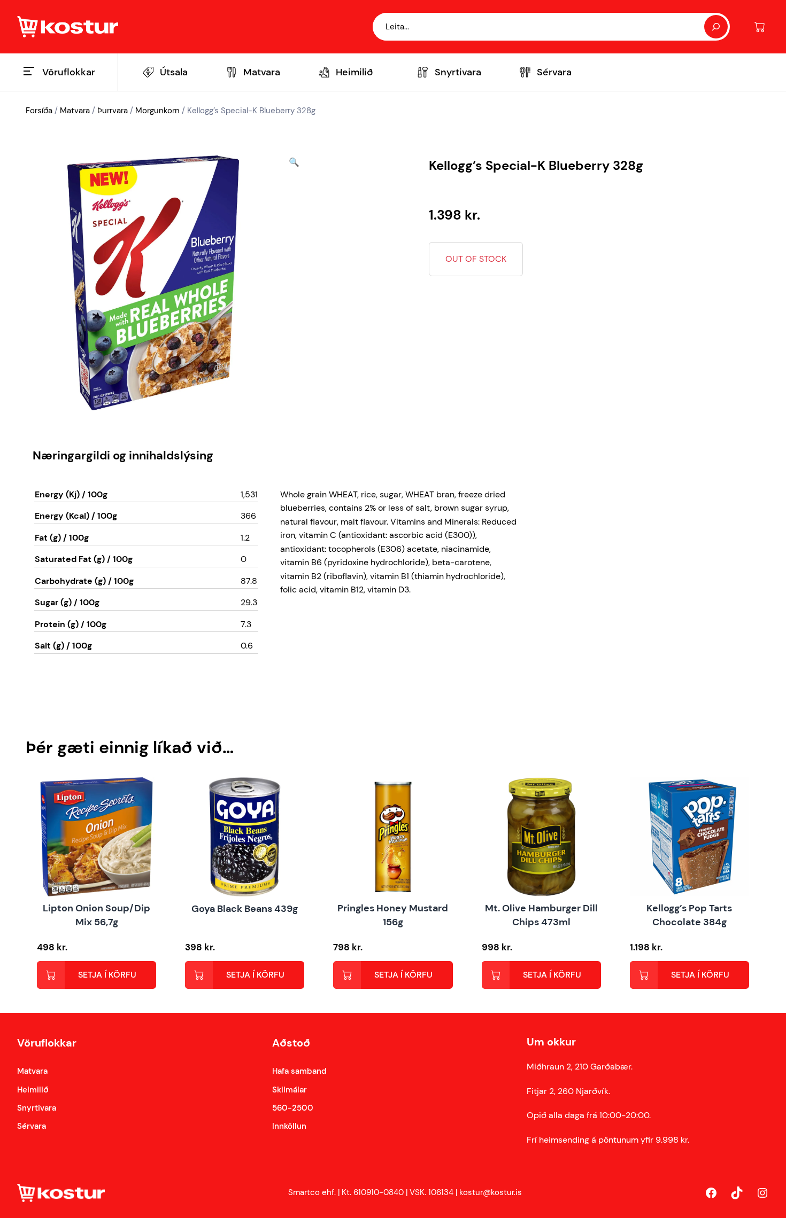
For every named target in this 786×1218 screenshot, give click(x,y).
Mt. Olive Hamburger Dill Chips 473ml (541, 915)
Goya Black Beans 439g (244, 908)
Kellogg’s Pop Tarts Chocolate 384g (689, 915)
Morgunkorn (157, 110)
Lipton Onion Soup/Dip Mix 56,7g (96, 915)
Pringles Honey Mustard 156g (392, 915)
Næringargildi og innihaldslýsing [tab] (123, 455)
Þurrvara (112, 110)
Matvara (75, 110)
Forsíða (39, 110)
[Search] (716, 26)
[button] (294, 282)
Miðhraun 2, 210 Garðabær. (580, 1066)
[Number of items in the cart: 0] (759, 27)
